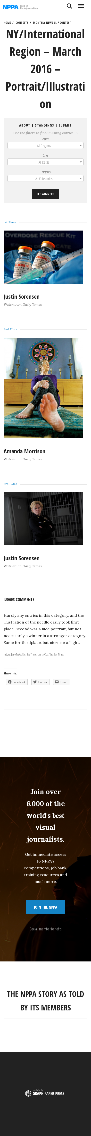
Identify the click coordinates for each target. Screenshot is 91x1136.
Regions (45, 139)
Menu (81, 4)
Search (69, 4)
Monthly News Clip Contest (52, 23)
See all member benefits (45, 929)
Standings (44, 125)
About (25, 125)
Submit (65, 125)
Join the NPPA (45, 907)
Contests (22, 23)
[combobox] (45, 145)
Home (7, 23)
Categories (45, 172)
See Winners (45, 194)
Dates (45, 155)
